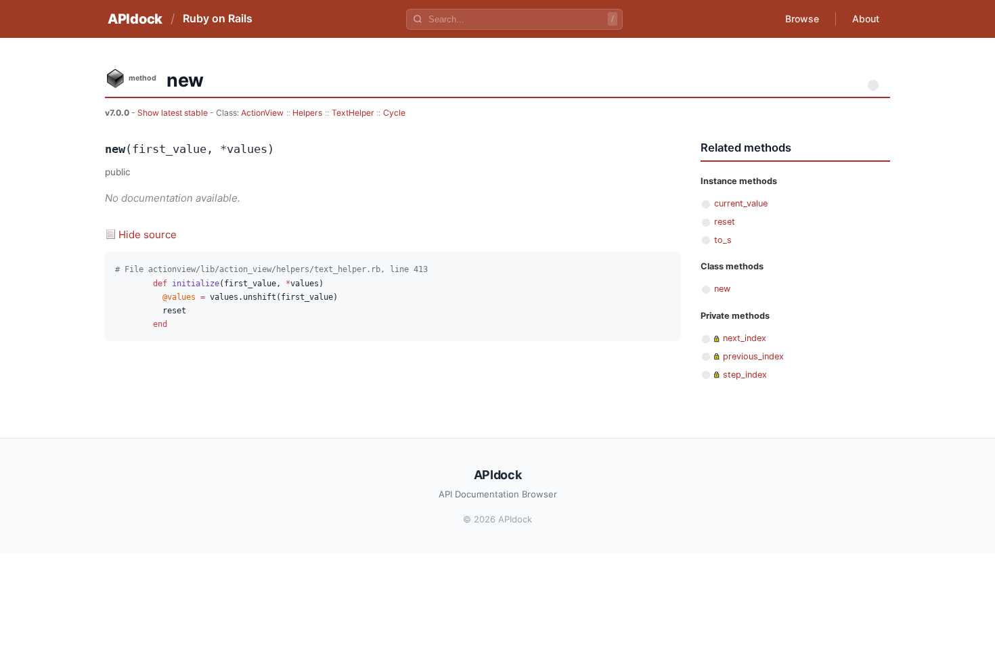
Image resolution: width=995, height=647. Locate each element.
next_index (744, 338)
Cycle (394, 113)
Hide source (147, 234)
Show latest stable (173, 113)
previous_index (753, 356)
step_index (745, 375)
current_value (741, 203)
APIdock (135, 19)
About (865, 18)
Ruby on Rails (217, 18)
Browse (802, 18)
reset (724, 222)
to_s (723, 240)
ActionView (262, 113)
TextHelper (353, 113)
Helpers (307, 113)
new (722, 289)
